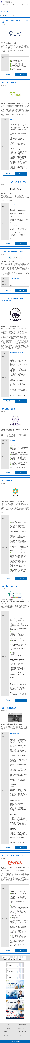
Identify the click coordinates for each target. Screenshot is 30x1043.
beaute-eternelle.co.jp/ (14, 612)
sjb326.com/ (12, 440)
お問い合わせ (7, 1031)
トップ (7, 1024)
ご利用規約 (7, 1028)
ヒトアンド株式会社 (7, 480)
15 (14, 959)
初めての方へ (15, 4)
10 (24, 957)
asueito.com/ (12, 885)
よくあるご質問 (25, 4)
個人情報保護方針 (22, 1028)
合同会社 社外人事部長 (8, 409)
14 (11, 959)
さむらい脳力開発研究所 (9, 708)
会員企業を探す (5, 4)
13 (8, 959)
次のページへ (22, 959)
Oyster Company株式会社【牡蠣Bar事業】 (14, 182)
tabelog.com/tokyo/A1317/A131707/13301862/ (18, 55)
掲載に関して (7, 1035)
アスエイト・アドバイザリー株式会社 (12, 855)
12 (5, 959)
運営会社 (7, 1038)
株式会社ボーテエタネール (9, 586)
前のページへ (6, 957)
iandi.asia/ (12, 119)
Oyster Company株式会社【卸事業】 (12, 251)
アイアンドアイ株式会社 (9, 82)
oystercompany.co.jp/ (14, 204)
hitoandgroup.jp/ (13, 515)
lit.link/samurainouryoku (15, 733)
